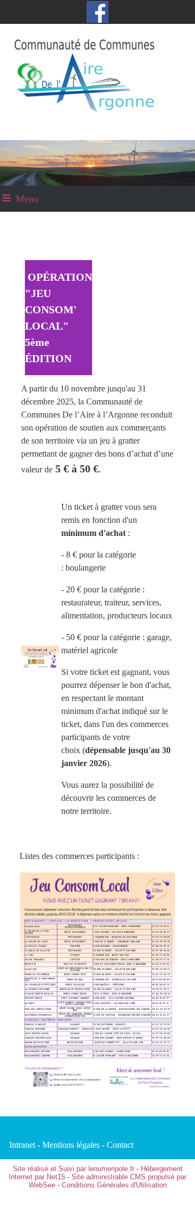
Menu (27, 198)
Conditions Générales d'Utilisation (114, 1185)
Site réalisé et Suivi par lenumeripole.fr (73, 1169)
